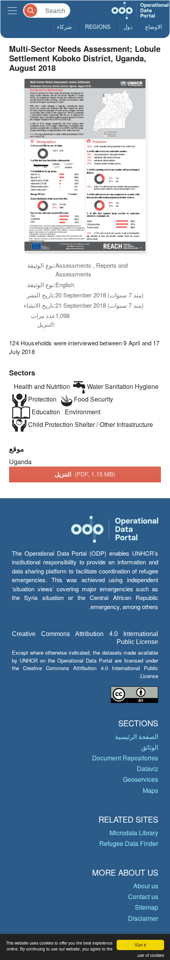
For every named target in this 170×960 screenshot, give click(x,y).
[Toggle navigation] (12, 10)
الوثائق (149, 747)
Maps (150, 790)
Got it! (140, 945)
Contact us (143, 896)
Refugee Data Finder (128, 843)
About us (145, 885)
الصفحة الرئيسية (136, 736)
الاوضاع (153, 26)
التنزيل (85, 474)
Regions (97, 26)
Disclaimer (143, 918)
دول (127, 26)
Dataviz (147, 768)
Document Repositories (125, 757)
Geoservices (140, 779)
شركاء (64, 26)
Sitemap (146, 907)
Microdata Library (134, 832)
